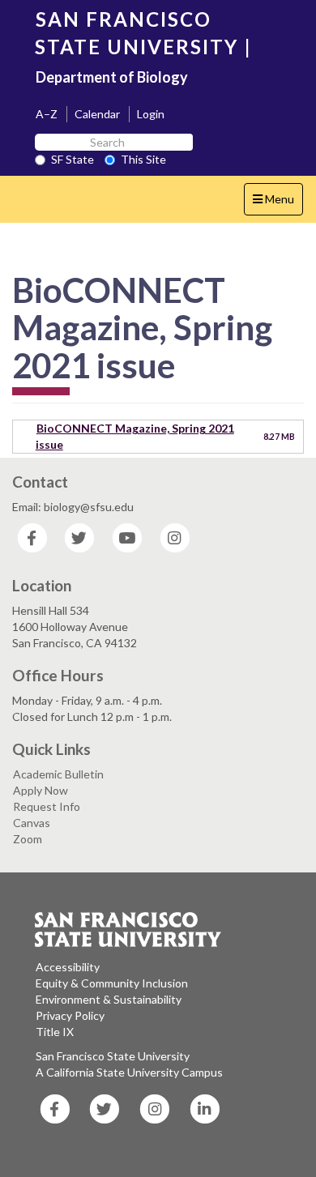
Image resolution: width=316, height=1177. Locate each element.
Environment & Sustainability (108, 999)
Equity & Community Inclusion (112, 983)
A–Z (47, 114)
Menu (277, 203)
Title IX (55, 1031)
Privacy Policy (70, 1015)
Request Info (46, 806)
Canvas (31, 822)
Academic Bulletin (58, 774)
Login (150, 114)
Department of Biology (112, 77)
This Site (143, 159)
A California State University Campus (129, 1072)
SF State (72, 159)
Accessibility (68, 967)
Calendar (97, 114)
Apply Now (40, 790)
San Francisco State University (113, 1056)
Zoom (27, 839)
